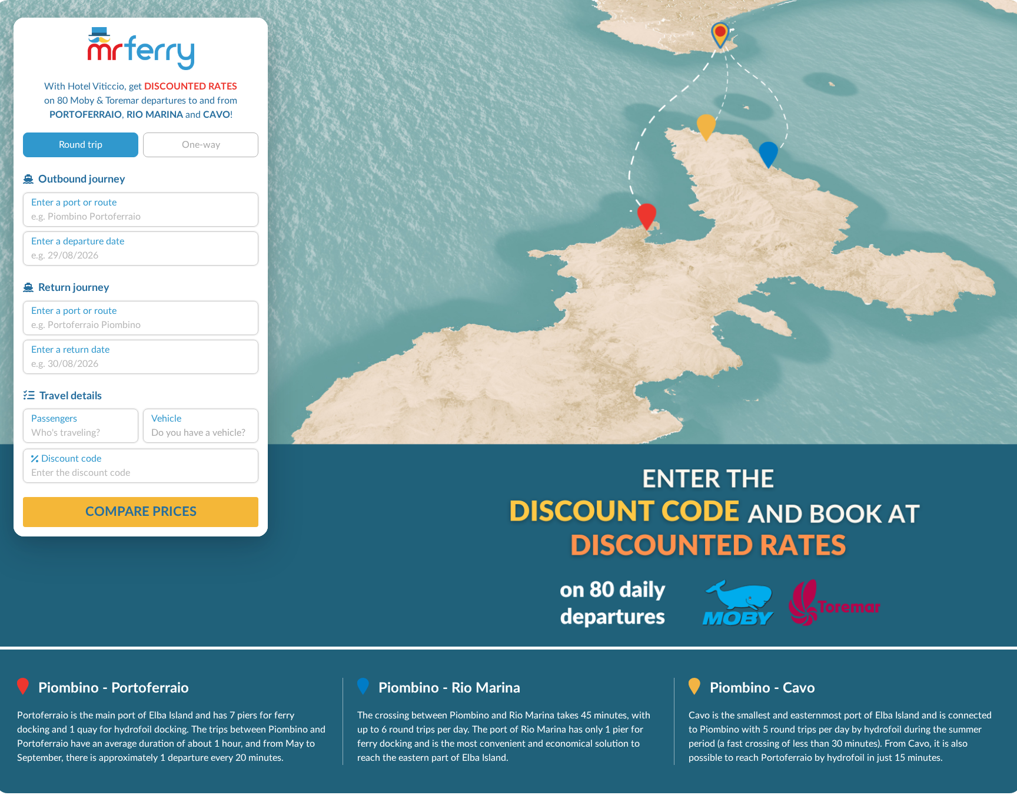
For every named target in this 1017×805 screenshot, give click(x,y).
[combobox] (140, 217)
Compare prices (141, 511)
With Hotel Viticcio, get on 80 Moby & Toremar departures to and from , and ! (140, 101)
